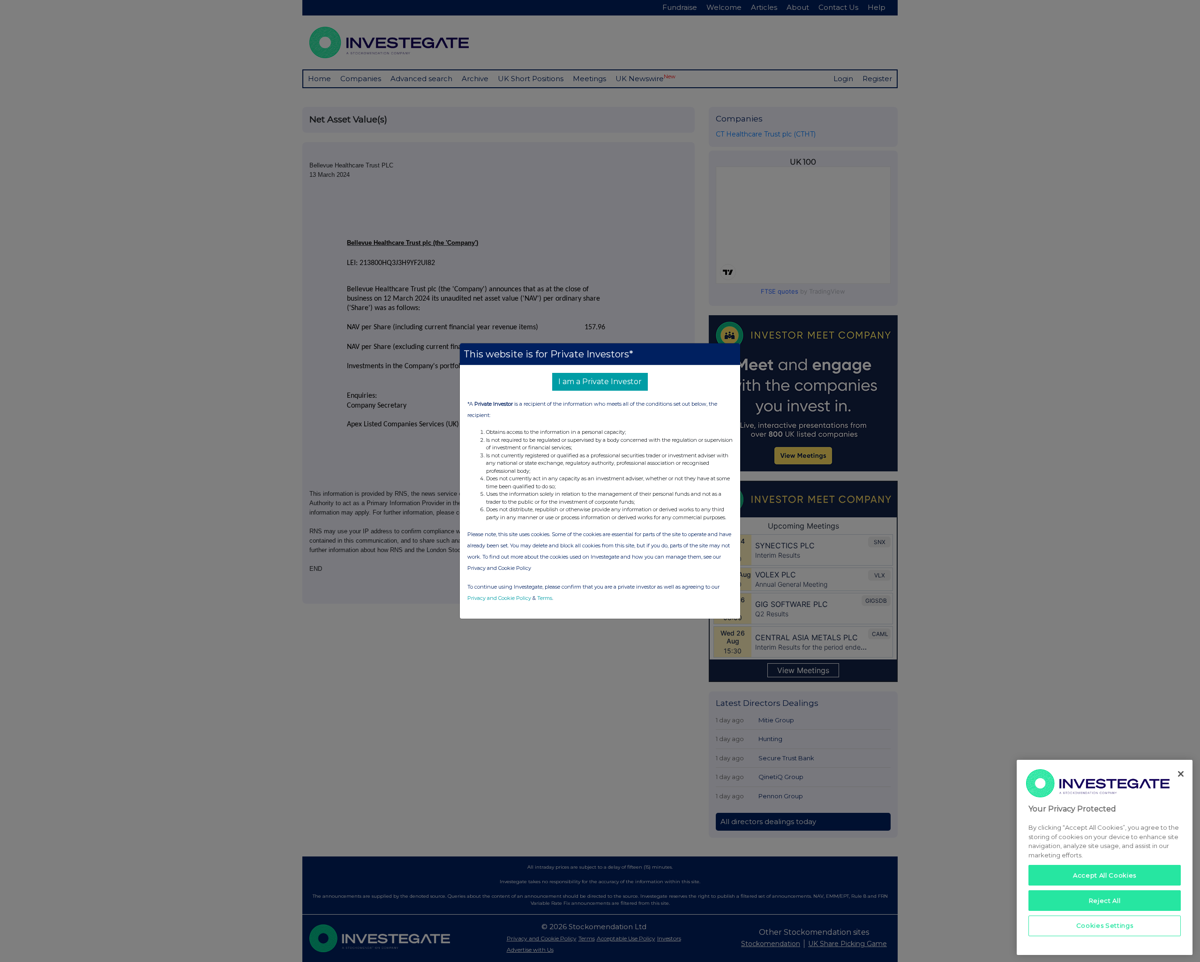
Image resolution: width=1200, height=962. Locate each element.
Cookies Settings (1104, 925)
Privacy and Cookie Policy (499, 598)
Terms (544, 598)
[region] (1104, 857)
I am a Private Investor (600, 381)
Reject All (1105, 900)
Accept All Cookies (1104, 875)
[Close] (1180, 774)
